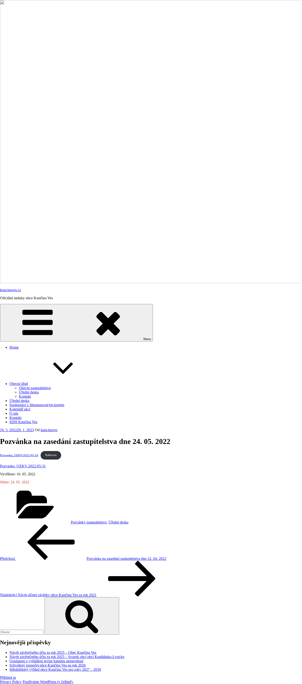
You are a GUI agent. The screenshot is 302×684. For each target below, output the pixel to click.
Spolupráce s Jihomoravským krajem (36, 405)
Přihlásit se (8, 678)
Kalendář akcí (19, 409)
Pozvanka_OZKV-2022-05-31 (23, 466)
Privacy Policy (11, 682)
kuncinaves (49, 430)
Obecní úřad (18, 384)
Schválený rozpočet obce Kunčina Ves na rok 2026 (47, 665)
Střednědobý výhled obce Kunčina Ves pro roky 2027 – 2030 (55, 669)
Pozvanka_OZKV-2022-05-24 (19, 455)
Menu (147, 339)
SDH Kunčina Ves (23, 422)
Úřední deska (29, 392)
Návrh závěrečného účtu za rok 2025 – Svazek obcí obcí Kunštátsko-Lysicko (66, 657)
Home (14, 347)
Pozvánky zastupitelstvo (89, 522)
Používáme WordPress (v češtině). (48, 682)
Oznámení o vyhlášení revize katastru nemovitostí (46, 661)
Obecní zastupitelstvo (35, 388)
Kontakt (25, 396)
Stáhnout (51, 455)
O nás (13, 413)
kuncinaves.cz (10, 290)
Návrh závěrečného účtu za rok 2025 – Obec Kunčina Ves (52, 652)
